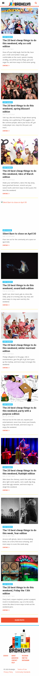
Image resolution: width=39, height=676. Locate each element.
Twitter (24, 658)
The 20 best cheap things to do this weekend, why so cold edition (19, 43)
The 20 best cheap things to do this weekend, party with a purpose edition (19, 410)
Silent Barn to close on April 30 (19, 233)
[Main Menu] (3, 3)
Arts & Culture (7, 230)
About (14, 656)
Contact (14, 660)
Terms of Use (22, 669)
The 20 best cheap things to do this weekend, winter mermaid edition (19, 348)
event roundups (7, 37)
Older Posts (19, 620)
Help (13, 663)
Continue (5, 65)
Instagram (25, 660)
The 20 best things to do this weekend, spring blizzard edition (18, 108)
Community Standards (22, 672)
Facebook (25, 656)
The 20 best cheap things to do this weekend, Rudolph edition (19, 472)
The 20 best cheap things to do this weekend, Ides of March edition (19, 174)
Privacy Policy (8, 672)
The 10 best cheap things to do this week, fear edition (19, 532)
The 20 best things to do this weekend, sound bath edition (18, 287)
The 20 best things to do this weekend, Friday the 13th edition (18, 590)
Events (5, 656)
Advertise (15, 658)
